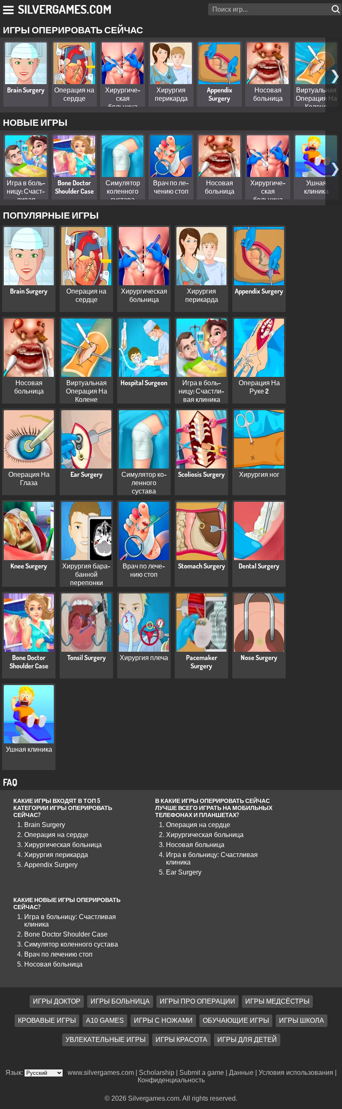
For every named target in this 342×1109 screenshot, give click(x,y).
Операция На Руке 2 (259, 387)
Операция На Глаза (29, 478)
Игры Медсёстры (277, 1001)
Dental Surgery (259, 566)
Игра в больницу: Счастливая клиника (26, 195)
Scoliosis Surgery (201, 474)
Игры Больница (120, 1001)
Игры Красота (181, 1040)
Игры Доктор (56, 1001)
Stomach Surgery (201, 566)
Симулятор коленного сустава (123, 191)
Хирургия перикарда (171, 94)
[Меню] (9, 8)
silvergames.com (64, 9)
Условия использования (296, 1072)
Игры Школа (301, 1020)
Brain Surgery (26, 90)
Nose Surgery (259, 657)
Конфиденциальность (171, 1080)
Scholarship (156, 1072)
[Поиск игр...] (337, 9)
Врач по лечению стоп (171, 187)
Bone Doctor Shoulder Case (74, 187)
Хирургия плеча (144, 657)
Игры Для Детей (247, 1040)
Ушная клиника (316, 187)
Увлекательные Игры (105, 1040)
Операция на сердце (74, 94)
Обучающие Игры (236, 1020)
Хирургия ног (259, 474)
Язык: (15, 1072)
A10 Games (105, 1020)
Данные (241, 1072)
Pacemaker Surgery (201, 661)
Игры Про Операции (197, 1001)
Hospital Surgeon (144, 383)
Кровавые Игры (47, 1020)
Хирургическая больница (123, 98)
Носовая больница (268, 94)
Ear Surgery (86, 474)
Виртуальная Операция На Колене (316, 98)
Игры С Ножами (163, 1020)
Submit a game (201, 1072)
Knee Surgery (28, 566)
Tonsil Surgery (86, 657)
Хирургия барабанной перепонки (86, 574)
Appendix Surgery (219, 94)
